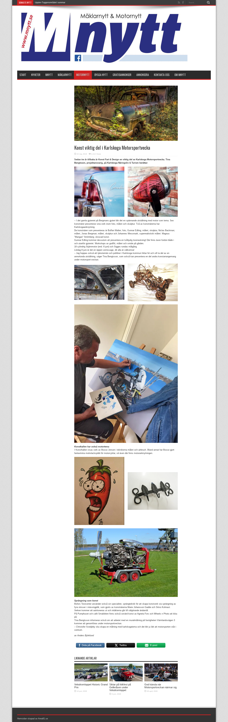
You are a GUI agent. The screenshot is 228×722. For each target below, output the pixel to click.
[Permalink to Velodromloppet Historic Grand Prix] (91, 680)
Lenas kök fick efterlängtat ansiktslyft (51, 2)
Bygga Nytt (101, 75)
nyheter (35, 75)
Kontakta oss (161, 75)
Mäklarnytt (65, 75)
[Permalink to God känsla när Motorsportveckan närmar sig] (161, 680)
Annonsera (142, 75)
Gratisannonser (122, 75)
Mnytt (49, 75)
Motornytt (82, 75)
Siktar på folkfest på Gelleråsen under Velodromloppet (120, 687)
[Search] (208, 2)
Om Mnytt (180, 75)
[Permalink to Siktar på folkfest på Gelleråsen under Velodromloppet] (126, 680)
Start (23, 75)
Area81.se (43, 718)
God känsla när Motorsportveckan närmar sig (160, 686)
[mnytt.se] (102, 62)
